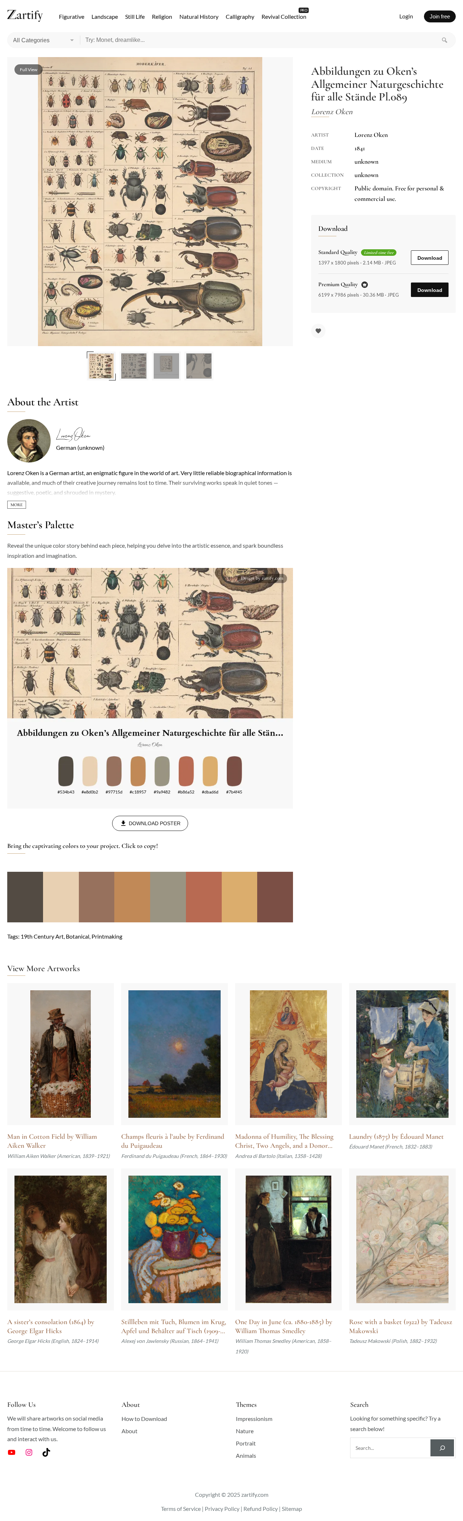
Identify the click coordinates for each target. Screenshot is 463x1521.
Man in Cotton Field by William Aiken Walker (52, 1141)
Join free (440, 16)
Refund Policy (260, 1508)
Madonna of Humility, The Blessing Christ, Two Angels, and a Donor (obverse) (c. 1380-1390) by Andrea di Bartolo (286, 1141)
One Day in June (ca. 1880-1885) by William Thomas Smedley (283, 1326)
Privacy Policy (222, 1508)
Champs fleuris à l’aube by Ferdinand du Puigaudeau (172, 1141)
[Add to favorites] (318, 331)
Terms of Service (181, 1508)
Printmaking (107, 936)
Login (406, 16)
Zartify (25, 16)
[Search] (444, 40)
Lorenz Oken (73, 435)
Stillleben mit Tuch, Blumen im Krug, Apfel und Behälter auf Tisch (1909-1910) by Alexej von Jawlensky (173, 1327)
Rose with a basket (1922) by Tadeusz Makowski (400, 1326)
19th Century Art (42, 936)
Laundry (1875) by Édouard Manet (396, 1136)
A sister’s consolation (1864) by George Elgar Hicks (50, 1326)
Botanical (77, 936)
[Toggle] (16, 505)
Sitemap (292, 1508)
